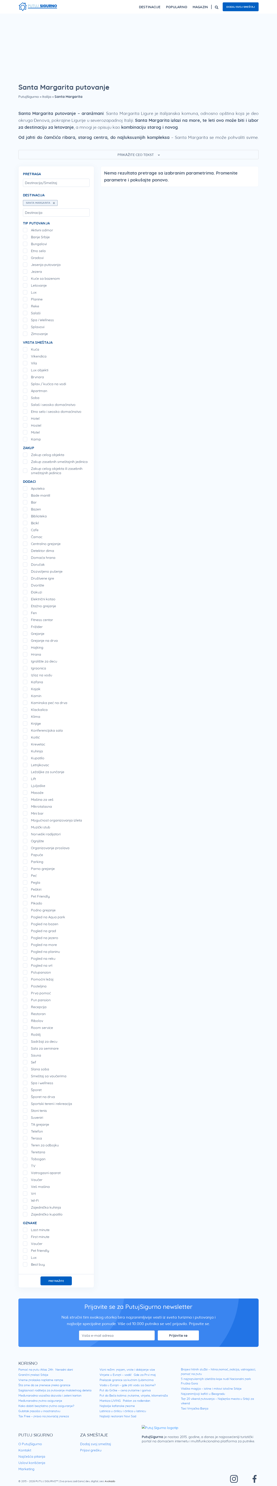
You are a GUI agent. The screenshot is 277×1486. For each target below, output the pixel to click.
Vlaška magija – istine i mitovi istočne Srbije (211, 1389)
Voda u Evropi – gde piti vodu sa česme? (128, 1385)
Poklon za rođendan (136, 1401)
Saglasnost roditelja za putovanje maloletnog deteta (54, 1390)
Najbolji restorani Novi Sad (118, 1416)
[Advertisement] (138, 46)
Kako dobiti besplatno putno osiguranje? (46, 1406)
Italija (46, 96)
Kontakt (24, 1450)
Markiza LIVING (110, 1401)
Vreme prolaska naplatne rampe (40, 1380)
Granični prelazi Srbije (33, 1375)
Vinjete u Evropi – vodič (116, 1375)
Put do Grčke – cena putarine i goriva (125, 1390)
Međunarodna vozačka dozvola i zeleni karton (49, 1395)
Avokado (110, 1481)
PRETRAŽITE (56, 1281)
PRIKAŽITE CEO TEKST (136, 155)
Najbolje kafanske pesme (117, 1406)
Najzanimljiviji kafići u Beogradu (203, 1394)
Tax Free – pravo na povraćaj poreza (43, 1416)
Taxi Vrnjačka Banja (194, 1408)
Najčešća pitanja (31, 1456)
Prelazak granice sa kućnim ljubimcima (126, 1380)
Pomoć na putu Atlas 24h (35, 1370)
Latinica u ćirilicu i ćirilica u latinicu (123, 1411)
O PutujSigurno (30, 1444)
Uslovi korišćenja (31, 1463)
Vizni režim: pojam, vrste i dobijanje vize (127, 1370)
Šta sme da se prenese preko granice (44, 1385)
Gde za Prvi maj (145, 1375)
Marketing (26, 1469)
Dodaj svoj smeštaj (240, 6)
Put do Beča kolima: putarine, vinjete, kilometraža (134, 1395)
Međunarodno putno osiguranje (40, 1401)
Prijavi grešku (90, 1450)
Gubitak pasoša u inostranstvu (39, 1411)
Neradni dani (64, 1370)
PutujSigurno (28, 96)
